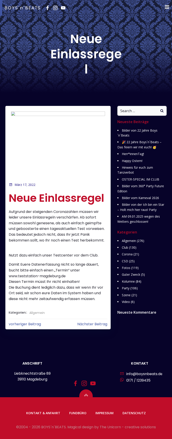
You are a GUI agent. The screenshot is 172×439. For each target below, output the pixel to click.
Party (125, 288)
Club (125, 247)
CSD (125, 261)
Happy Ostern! (132, 161)
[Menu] (167, 7)
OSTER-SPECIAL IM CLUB (140, 179)
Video (126, 302)
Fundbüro (77, 413)
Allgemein (37, 313)
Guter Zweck (131, 274)
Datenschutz (134, 413)
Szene (126, 295)
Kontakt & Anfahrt (43, 413)
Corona (127, 254)
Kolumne (128, 281)
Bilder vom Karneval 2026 (140, 198)
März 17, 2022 (25, 185)
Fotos (126, 268)
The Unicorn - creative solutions (128, 427)
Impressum (104, 413)
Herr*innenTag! (133, 154)
